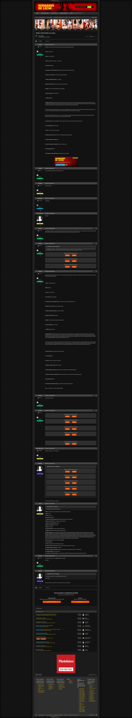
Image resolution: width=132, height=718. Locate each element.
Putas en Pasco (81, 697)
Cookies (40, 675)
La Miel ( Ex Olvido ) (92, 693)
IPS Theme (36, 674)
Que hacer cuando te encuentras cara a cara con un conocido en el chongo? (48, 629)
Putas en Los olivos (41, 684)
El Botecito (91, 687)
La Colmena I (91, 694)
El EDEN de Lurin (92, 697)
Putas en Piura (81, 689)
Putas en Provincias (63, 13)
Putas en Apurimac (82, 711)
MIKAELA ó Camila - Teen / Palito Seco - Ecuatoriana (44, 625)
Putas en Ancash (81, 692)
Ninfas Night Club (92, 700)
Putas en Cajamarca (82, 693)
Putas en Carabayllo (41, 690)
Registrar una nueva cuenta (52, 601)
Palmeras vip (91, 699)
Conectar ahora (80, 601)
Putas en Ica (81, 703)
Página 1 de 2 (48, 587)
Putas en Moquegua (82, 706)
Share (86, 36)
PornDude (70, 680)
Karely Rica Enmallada (39, 649)
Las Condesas (92, 690)
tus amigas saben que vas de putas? (41, 633)
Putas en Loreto (81, 699)
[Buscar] (97, 13)
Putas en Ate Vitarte (41, 691)
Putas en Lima (54, 13)
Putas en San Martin (82, 698)
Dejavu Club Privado (92, 701)
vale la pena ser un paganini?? (41, 645)
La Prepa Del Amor (48, 650)
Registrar (74, 255)
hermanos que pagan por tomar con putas (42, 641)
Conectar (67, 255)
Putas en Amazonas (82, 694)
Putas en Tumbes (81, 688)
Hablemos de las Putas (52, 615)
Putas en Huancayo (82, 696)
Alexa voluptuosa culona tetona (41, 621)
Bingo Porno (71, 682)
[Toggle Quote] (46, 246)
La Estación (47, 626)
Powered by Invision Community (92, 675)
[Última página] (43, 41)
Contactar (36, 675)
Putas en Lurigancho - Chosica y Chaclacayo (62, 688)
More (71, 13)
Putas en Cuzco (81, 707)
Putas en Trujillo (81, 691)
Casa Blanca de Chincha (51, 622)
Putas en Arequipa (82, 709)
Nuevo (37, 13)
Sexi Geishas (91, 692)
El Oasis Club (91, 691)
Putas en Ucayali (81, 700)
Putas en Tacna (81, 708)
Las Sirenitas (91, 695)
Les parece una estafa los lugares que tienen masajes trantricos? (46, 614)
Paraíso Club (91, 698)
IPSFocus (40, 674)
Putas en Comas (40, 685)
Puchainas (70, 681)
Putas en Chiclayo (82, 690)
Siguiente (40, 587)
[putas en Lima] (46, 7)
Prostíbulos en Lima (45, 13)
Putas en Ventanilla (41, 692)
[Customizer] (92, 7)
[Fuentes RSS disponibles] (96, 715)
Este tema (92, 13)
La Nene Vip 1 (92, 696)
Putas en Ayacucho (82, 710)
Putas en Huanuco (82, 695)
